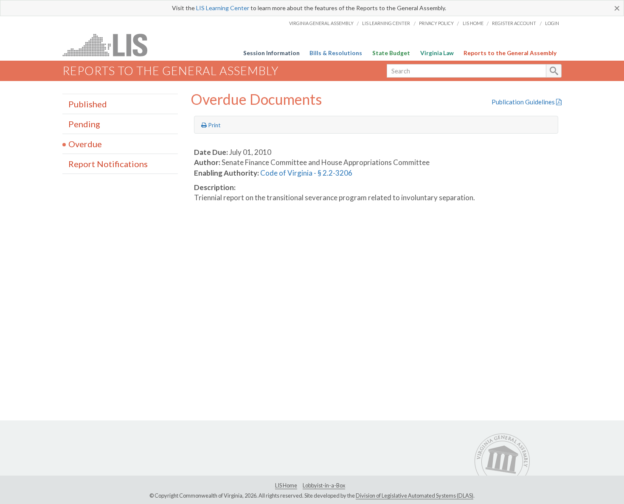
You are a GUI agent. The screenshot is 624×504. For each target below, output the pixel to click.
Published (87, 104)
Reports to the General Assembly (510, 53)
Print (214, 125)
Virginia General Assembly (321, 23)
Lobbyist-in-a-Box (324, 485)
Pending (84, 124)
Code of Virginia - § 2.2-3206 (306, 172)
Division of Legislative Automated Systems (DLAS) (414, 495)
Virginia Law (437, 53)
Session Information (271, 53)
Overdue (85, 144)
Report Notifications (108, 164)
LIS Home (473, 23)
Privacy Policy (436, 23)
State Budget (391, 53)
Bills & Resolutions (335, 53)
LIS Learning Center (222, 7)
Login (552, 23)
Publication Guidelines (524, 102)
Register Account (514, 23)
